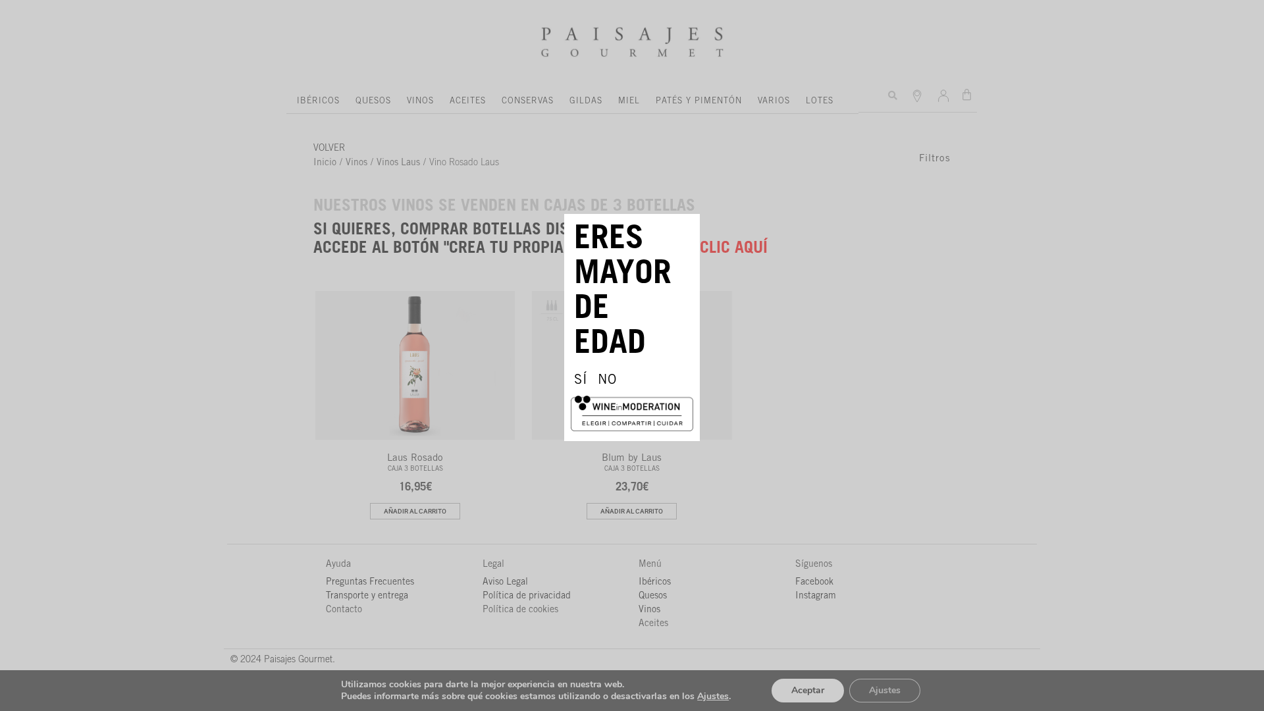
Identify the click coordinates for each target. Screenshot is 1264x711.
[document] (632, 355)
